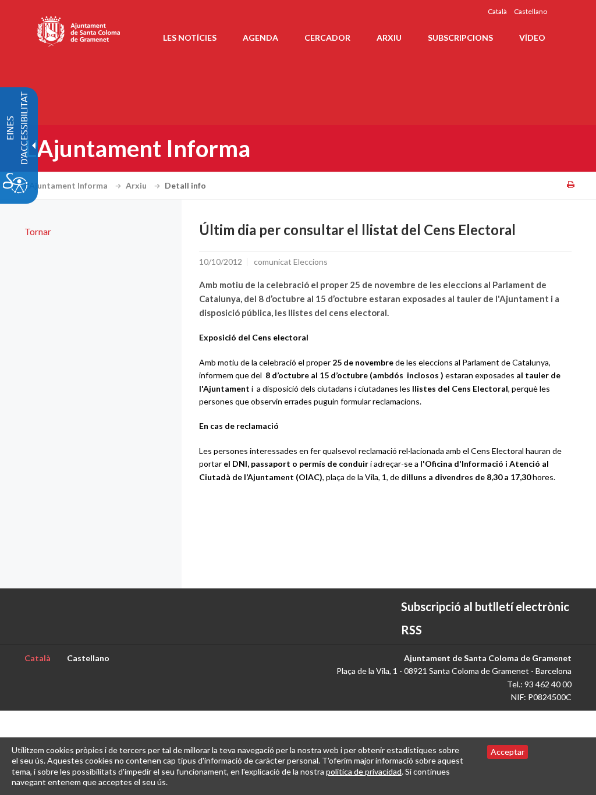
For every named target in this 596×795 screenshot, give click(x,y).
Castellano (530, 11)
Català (497, 11)
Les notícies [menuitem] (190, 37)
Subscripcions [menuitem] (460, 37)
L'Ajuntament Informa (66, 185)
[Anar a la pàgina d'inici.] (79, 29)
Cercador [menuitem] (327, 37)
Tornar (37, 231)
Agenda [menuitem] (260, 37)
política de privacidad (364, 771)
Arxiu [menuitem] (389, 37)
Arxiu (137, 185)
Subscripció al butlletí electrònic (485, 606)
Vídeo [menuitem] (532, 37)
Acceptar (507, 752)
